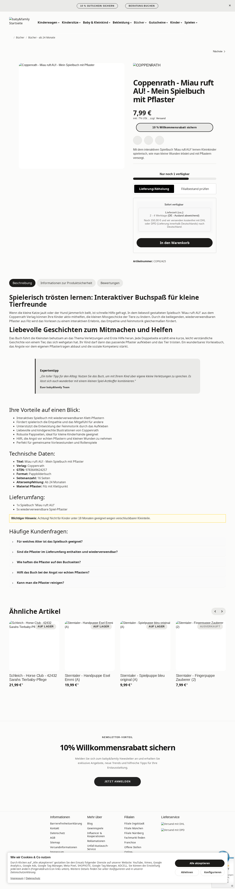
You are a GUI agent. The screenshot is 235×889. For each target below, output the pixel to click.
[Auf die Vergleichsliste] (148, 140)
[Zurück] (215, 611)
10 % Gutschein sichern (97, 6)
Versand (161, 118)
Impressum (17, 878)
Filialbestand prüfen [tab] (195, 189)
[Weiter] (222, 611)
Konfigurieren (212, 872)
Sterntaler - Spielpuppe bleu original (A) (142, 678)
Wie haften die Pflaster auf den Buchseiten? (49, 562)
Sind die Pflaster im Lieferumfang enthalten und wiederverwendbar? (67, 552)
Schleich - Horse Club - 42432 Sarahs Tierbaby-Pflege (33, 678)
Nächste (218, 51)
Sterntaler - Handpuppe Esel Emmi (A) (87, 678)
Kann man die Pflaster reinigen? (40, 583)
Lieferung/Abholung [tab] (154, 189)
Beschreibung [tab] (22, 283)
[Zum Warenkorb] (222, 22)
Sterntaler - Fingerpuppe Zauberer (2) (195, 678)
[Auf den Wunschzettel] (137, 140)
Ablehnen (187, 872)
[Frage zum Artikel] (159, 140)
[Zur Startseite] (25, 22)
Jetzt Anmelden (117, 781)
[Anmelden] (215, 22)
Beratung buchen (142, 6)
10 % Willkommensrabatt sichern (174, 127)
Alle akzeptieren (200, 863)
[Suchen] (206, 22)
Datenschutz (33, 878)
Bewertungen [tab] (110, 283)
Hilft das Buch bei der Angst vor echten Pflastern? (53, 572)
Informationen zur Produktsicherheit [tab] (66, 283)
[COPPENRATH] (174, 70)
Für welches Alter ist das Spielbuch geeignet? (50, 541)
